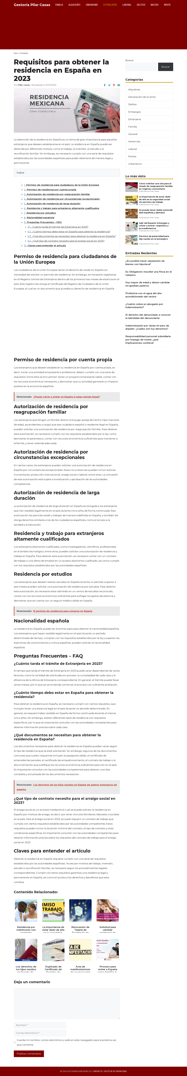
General (133, 134)
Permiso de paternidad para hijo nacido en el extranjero (154, 237)
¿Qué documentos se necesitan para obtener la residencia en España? (72, 236)
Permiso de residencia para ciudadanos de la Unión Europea (61, 185)
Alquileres (74, 4)
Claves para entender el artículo (45, 245)
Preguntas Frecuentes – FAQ (43, 222)
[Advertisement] (93, 30)
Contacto (97, 1071)
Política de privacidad (115, 1071)
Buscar (129, 60)
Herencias (134, 141)
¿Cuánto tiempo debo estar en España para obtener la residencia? (69, 231)
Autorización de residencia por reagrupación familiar (57, 194)
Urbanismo (92, 4)
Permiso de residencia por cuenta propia (50, 189)
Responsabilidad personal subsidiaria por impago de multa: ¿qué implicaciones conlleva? (148, 339)
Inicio (16, 53)
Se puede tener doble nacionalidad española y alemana (156, 211)
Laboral (126, 4)
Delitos (141, 4)
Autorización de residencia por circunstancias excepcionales (62, 199)
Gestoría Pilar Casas (32, 5)
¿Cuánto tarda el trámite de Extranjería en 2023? (58, 227)
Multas (155, 4)
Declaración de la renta (142, 97)
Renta (167, 4)
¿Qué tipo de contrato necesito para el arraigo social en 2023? (66, 241)
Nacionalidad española (39, 217)
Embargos (134, 112)
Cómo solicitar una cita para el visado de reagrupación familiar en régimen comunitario (156, 186)
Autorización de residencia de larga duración (52, 203)
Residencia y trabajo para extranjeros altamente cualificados (61, 208)
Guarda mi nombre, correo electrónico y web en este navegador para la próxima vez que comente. (66, 1042)
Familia (59, 4)
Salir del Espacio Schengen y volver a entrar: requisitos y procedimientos (154, 226)
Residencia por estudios (40, 213)
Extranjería (110, 4)
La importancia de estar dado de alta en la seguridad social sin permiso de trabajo (154, 199)
